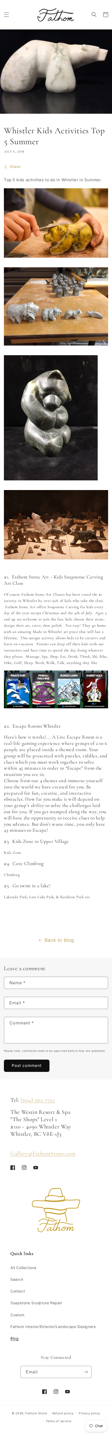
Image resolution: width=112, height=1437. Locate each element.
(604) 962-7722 (38, 1100)
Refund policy (63, 1413)
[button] (6, 14)
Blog (14, 1338)
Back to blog (59, 940)
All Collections (23, 1267)
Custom (17, 1315)
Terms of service (58, 1421)
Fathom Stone (36, 1413)
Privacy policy (89, 1413)
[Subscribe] (85, 1372)
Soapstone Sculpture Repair (36, 1303)
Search (16, 1279)
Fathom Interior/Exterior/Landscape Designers (53, 1326)
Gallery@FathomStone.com (43, 1153)
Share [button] (15, 166)
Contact (17, 1291)
